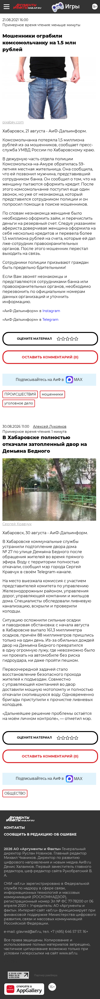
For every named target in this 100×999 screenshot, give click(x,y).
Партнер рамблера (45, 975)
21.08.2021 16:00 (15, 20)
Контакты (14, 827)
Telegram (50, 319)
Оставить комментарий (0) (50, 357)
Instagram (51, 311)
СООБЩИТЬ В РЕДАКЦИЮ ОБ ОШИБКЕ (40, 834)
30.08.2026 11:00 (15, 426)
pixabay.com (13, 122)
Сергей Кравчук (17, 524)
